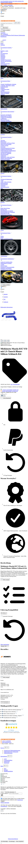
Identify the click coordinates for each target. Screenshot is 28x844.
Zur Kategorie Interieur (6, 176)
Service (2, 748)
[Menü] (2, 42)
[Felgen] (11, 254)
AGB (5, 759)
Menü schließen (6, 30)
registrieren (5, 34)
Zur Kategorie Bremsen (6, 205)
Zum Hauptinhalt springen (7, 1)
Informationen (4, 756)
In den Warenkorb (6, 398)
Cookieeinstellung (8, 760)
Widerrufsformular (8, 753)
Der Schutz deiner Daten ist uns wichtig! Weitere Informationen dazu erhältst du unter (12, 799)
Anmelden (3, 32)
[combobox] (7, 23)
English (2, 16)
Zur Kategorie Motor (5, 81)
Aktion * (3, 792)
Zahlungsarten (21, 35)
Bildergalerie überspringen (7, 307)
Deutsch (2, 13)
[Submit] (2, 795)
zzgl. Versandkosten (15, 384)
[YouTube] (4, 745)
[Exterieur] (12, 172)
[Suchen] (15, 23)
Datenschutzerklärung (13, 838)
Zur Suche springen (17, 1)
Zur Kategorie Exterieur (6, 137)
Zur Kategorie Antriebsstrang (7, 258)
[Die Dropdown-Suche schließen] (18, 23)
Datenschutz (7, 761)
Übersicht (3, 35)
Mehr (2, 766)
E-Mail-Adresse (5, 793)
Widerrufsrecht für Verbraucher (11, 751)
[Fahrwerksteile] (12, 133)
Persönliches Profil (9, 35)
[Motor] (12, 107)
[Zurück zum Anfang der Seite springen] (2, 810)
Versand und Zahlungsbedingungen (12, 750)
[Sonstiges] (12, 77)
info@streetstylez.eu (6, 742)
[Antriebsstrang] (12, 282)
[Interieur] (12, 201)
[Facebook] (1, 745)
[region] (14, 326)
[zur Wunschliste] (3, 396)
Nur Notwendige (4, 841)
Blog (5, 768)
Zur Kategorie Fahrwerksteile (7, 111)
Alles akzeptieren (19, 841)
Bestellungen (3, 36)
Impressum (6, 762)
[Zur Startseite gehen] (8, 21)
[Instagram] (3, 745)
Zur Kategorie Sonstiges (6, 47)
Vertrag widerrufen (5, 802)
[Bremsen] (12, 229)
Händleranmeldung (8, 771)
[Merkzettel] (1, 38)
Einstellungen (12, 841)
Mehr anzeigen (6, 579)
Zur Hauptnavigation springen (12, 2)
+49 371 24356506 (8, 5)
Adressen (16, 35)
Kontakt (6, 770)
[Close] (1, 339)
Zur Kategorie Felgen (6, 233)
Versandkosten (4, 806)
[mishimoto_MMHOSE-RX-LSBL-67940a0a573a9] (9, 316)
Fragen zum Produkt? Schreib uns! (11, 389)
